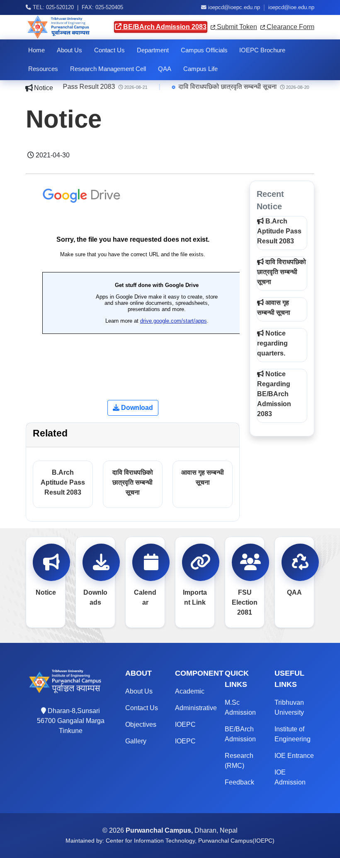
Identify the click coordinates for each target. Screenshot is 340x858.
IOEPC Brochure (262, 50)
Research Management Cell (108, 69)
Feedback (239, 782)
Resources (43, 69)
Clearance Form (289, 26)
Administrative (196, 707)
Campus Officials (204, 50)
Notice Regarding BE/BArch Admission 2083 (274, 393)
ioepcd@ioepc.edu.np (234, 7)
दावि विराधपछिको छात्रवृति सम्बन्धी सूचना (224, 86)
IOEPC (185, 724)
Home (36, 50)
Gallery (135, 741)
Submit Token (236, 26)
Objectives (140, 724)
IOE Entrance (294, 755)
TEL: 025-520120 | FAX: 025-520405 (77, 7)
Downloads (95, 597)
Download (136, 407)
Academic (189, 691)
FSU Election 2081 (244, 602)
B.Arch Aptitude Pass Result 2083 (63, 482)
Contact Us (109, 50)
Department (153, 50)
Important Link (195, 597)
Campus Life (200, 69)
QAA (164, 69)
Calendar (145, 597)
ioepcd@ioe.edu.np (291, 7)
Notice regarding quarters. (272, 343)
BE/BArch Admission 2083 (163, 26)
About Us (69, 50)
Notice (46, 592)
